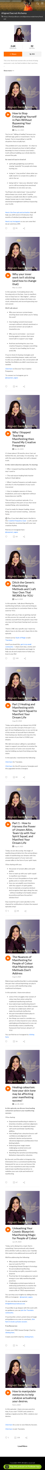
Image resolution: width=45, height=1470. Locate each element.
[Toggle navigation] (42, 3)
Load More (22, 1446)
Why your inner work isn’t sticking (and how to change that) (24, 279)
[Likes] (6, 228)
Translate (8, 640)
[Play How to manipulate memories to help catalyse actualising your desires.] (8, 1392)
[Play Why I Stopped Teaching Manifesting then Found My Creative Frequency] (8, 433)
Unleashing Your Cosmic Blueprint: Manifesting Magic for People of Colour (24, 1233)
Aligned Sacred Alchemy (14, 13)
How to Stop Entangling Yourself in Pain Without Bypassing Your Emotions (24, 120)
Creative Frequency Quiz (17, 521)
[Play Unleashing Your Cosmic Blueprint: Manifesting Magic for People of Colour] (8, 1229)
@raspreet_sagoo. (26, 1297)
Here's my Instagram (12, 221)
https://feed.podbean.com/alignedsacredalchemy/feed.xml (23, 18)
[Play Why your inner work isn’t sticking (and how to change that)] (8, 275)
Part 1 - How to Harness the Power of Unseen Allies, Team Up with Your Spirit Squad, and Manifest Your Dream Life (24, 832)
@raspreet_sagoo (11, 378)
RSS (33, 54)
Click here (8, 369)
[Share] (24, 228)
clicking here (9, 1332)
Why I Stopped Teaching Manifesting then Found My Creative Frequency (24, 439)
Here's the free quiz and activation (17, 212)
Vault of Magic (21, 638)
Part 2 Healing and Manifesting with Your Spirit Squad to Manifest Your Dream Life (24, 711)
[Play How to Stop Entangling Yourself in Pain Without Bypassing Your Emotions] (8, 114)
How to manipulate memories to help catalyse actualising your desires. (24, 1396)
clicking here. (29, 1337)
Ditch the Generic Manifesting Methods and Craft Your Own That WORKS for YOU (24, 589)
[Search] (38, 3)
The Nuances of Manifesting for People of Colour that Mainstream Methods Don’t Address (22, 965)
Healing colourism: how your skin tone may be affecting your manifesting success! (24, 1094)
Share (14, 54)
